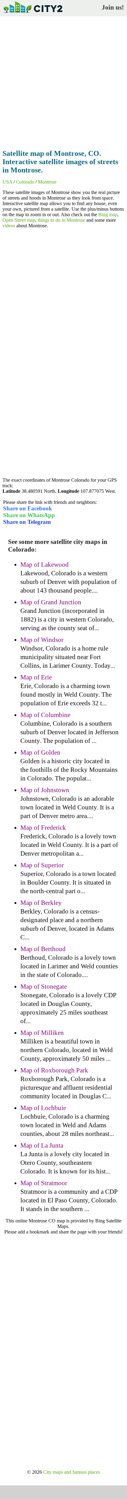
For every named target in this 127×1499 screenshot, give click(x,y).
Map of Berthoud (43, 949)
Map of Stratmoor (43, 1183)
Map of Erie (36, 677)
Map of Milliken (42, 1032)
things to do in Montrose (61, 220)
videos (8, 225)
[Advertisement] (63, 81)
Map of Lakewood (44, 564)
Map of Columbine (45, 715)
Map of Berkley (41, 902)
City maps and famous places (71, 1472)
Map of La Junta (41, 1145)
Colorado (25, 181)
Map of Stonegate (43, 986)
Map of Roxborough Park (54, 1070)
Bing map (107, 214)
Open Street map (18, 220)
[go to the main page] (32, 14)
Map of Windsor (41, 639)
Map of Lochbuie (43, 1108)
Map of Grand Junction (50, 602)
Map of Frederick (43, 827)
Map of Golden (40, 752)
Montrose (47, 181)
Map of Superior (42, 865)
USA (7, 181)
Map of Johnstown (44, 790)
